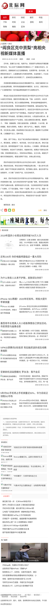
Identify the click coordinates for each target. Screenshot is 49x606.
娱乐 (32, 17)
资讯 (14, 17)
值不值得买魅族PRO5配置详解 (14, 532)
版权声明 (23, 597)
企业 (23, 22)
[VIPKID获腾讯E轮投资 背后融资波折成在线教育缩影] (9, 359)
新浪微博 (5, 210)
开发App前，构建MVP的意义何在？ (16, 565)
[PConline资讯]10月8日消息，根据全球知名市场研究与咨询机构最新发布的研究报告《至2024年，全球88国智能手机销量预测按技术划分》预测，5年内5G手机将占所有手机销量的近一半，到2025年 (33, 406)
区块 (23, 27)
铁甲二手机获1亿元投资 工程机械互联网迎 (18, 505)
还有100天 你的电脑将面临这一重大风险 (20, 256)
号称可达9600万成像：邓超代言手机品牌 (17, 582)
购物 (5, 27)
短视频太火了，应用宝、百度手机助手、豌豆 (19, 572)
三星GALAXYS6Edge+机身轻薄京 (15, 525)
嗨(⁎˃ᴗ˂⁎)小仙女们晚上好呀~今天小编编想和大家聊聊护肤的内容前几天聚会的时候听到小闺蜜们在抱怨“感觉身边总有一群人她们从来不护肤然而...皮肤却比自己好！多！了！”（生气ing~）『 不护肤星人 (33, 287)
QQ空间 (13, 210)
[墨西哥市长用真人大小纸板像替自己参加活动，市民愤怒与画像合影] (9, 335)
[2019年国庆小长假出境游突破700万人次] (9, 244)
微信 (9, 210)
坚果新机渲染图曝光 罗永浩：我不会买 (20, 372)
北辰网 (3, 44)
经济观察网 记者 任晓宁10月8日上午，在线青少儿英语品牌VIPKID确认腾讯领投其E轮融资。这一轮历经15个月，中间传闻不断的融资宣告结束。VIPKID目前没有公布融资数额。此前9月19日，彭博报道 (33, 360)
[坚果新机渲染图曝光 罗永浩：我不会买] (9, 380)
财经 (23, 17)
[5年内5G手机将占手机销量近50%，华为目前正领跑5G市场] (9, 405)
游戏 (32, 22)
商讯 (41, 22)
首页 (5, 17)
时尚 (14, 22)
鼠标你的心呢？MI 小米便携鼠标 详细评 (17, 522)
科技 (41, 17)
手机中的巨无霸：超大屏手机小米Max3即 (18, 508)
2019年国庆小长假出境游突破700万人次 (20, 235)
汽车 (5, 22)
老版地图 (5, 597)
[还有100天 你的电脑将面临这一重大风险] (9, 265)
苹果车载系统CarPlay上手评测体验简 (16, 515)
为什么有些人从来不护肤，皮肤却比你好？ (22, 278)
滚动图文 (4, 442)
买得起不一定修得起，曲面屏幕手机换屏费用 (19, 519)
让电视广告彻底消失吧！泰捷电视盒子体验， (19, 512)
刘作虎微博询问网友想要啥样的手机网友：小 (19, 575)
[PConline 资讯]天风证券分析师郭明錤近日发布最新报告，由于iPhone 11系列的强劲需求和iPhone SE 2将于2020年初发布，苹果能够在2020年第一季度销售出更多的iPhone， (33, 311)
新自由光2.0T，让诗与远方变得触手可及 (17, 586)
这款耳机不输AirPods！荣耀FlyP (14, 569)
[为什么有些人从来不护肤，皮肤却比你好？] (9, 286)
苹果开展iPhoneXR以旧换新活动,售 (15, 529)
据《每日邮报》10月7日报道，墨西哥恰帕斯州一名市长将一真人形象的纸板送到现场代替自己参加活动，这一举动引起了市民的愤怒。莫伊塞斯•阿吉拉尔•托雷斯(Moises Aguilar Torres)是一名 (33, 336)
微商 (14, 27)
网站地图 (14, 597)
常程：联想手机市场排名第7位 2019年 (16, 579)
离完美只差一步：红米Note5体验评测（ (17, 501)
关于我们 (28, 595)
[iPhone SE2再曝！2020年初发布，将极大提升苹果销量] (9, 310)
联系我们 (37, 595)
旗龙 (13, 205)
